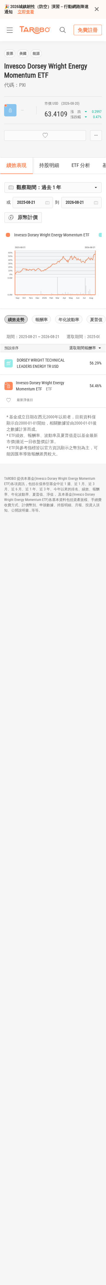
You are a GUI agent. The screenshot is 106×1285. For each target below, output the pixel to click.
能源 (36, 53)
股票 (9, 53)
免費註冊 (88, 30)
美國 (22, 53)
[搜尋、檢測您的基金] (62, 30)
